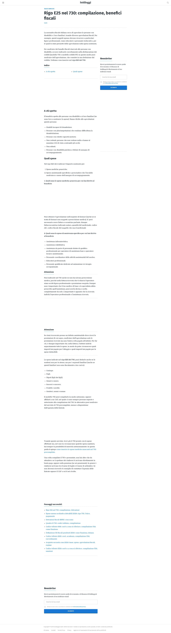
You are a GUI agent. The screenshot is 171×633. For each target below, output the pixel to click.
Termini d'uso (61, 630)
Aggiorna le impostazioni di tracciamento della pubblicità (89, 630)
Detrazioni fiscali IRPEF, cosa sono (59, 520)
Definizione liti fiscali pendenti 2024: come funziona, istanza (70, 533)
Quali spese (77, 71)
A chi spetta (50, 71)
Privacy (69, 630)
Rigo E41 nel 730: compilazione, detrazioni (62, 510)
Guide (45, 23)
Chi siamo (46, 630)
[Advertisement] (71, 93)
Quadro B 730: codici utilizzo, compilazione (63, 523)
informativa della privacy (79, 606)
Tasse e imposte (49, 9)
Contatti (53, 630)
